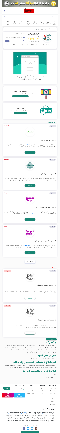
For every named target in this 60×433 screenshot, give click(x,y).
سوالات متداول (31, 391)
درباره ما (30, 388)
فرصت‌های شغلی (41, 388)
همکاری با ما (41, 391)
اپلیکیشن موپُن (52, 391)
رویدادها (52, 399)
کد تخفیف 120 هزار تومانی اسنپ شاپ (45, 241)
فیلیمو (30, 414)
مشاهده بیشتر (30, 262)
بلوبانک (12, 414)
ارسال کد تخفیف (20, 113)
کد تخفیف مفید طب (42, 180)
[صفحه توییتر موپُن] (28, 428)
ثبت (7, 41)
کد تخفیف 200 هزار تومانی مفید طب (45, 174)
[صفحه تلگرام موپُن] (32, 428)
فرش (42, 29)
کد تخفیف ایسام (27, 145)
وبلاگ (52, 396)
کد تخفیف (26, 412)
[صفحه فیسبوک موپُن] (24, 428)
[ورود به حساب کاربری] (4, 11)
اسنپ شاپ (22, 414)
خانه (55, 29)
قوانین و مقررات (30, 393)
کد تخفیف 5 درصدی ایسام (48, 141)
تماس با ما (42, 393)
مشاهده (30, 152)
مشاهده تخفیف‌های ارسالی (20, 96)
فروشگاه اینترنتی (48, 29)
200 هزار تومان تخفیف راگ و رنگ (46, 285)
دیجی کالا (44, 414)
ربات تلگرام (52, 393)
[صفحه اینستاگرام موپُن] (36, 428)
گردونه (52, 401)
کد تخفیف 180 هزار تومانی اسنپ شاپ (45, 208)
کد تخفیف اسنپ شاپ (34, 213)
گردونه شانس (53, 404)
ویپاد (9, 414)
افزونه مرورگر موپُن (53, 388)
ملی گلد (15, 414)
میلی (19, 414)
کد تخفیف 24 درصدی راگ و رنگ (47, 320)
